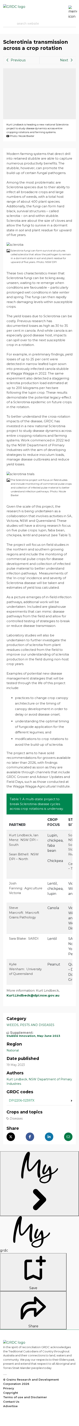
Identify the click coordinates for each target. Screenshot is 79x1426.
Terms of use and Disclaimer (25, 1397)
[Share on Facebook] (30, 1137)
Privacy (8, 1388)
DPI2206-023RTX (21, 1100)
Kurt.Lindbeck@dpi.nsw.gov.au (33, 995)
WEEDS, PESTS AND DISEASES (30, 1025)
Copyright (10, 1392)
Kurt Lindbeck (17, 1079)
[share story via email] (68, 1137)
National (13, 1050)
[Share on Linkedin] (49, 1137)
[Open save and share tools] (39, 1183)
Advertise (10, 1406)
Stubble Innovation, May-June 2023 (33, 1035)
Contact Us (11, 1401)
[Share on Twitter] (11, 1137)
